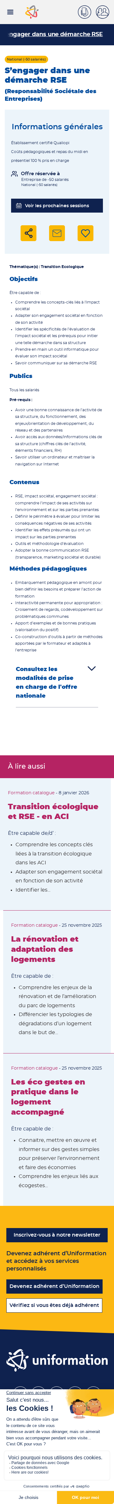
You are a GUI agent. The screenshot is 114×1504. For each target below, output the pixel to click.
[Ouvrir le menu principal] (10, 12)
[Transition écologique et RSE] (55, 844)
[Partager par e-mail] (57, 233)
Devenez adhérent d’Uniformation (54, 1286)
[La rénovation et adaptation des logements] (57, 982)
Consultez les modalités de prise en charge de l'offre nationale (46, 683)
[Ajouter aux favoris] (85, 233)
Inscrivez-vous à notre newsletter (57, 1235)
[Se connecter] (105, 12)
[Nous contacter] (87, 11)
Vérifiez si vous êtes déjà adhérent (54, 1305)
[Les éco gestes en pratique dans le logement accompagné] (58, 1129)
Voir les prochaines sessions (57, 206)
